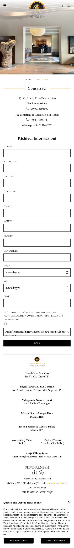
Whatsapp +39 (37, 125)
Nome (8, 146)
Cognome (10, 161)
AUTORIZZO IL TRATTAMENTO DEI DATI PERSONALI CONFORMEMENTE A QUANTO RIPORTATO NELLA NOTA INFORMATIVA (33, 316)
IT (62, 6)
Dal (7, 265)
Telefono (10, 191)
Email (8, 206)
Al (6, 281)
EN (68, 6)
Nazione (9, 176)
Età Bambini (11, 251)
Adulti (8, 221)
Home (28, 79)
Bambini (8, 236)
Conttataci (42, 79)
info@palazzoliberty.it (57, 483)
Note (8, 296)
